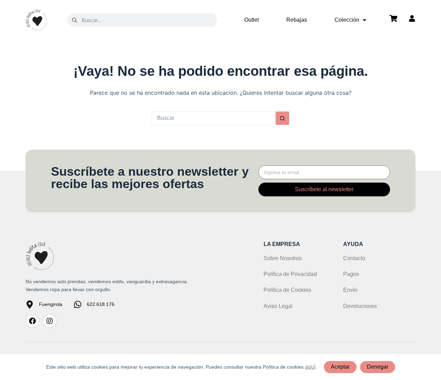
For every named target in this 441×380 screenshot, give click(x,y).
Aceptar (340, 367)
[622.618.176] (77, 304)
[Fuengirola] (29, 304)
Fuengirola (50, 304)
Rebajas (296, 20)
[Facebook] (32, 321)
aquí (310, 367)
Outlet (251, 20)
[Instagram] (50, 321)
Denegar (377, 367)
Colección (347, 20)
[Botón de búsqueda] (282, 118)
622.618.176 (100, 304)
